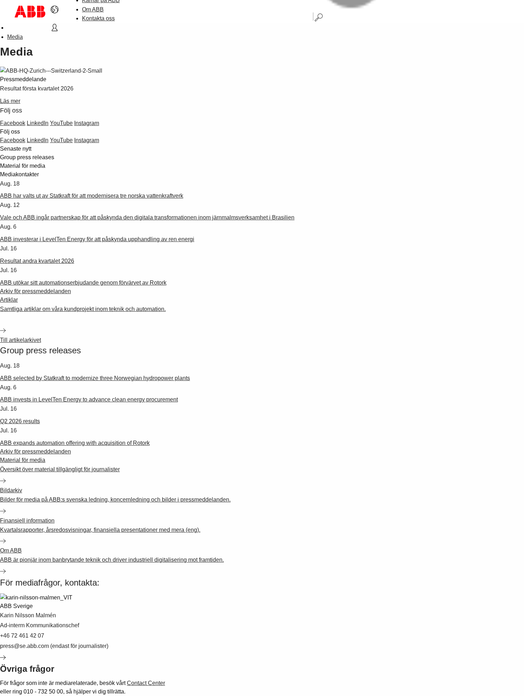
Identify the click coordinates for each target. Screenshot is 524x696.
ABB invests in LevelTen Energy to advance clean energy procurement (89, 399)
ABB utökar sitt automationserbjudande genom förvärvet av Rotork (83, 283)
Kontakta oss (98, 18)
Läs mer (10, 101)
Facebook (12, 123)
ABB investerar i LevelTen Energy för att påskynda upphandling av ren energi (97, 239)
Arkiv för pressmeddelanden (35, 291)
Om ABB (93, 9)
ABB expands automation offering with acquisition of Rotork (75, 443)
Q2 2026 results (20, 421)
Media (15, 37)
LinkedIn (37, 123)
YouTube (61, 123)
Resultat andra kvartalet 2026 (37, 261)
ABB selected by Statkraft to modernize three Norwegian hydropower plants (95, 378)
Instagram (86, 123)
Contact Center (146, 683)
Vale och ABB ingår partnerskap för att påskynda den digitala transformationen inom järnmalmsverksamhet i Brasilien (147, 217)
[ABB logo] (30, 11)
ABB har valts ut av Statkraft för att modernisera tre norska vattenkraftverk (91, 196)
